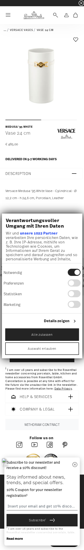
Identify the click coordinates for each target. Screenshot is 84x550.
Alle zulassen (41, 334)
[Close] (75, 465)
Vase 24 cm (45, 30)
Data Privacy (63, 388)
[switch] (74, 283)
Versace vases (21, 30)
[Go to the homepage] (34, 15)
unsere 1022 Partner (39, 233)
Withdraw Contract (42, 425)
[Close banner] (81, 3)
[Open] (54, 15)
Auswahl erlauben (42, 348)
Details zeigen (56, 321)
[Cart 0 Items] (75, 15)
